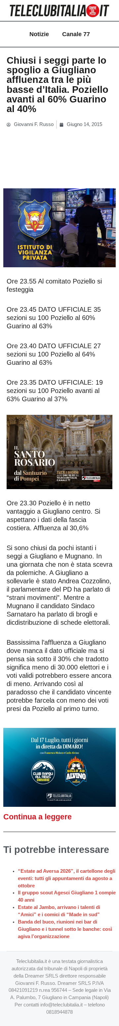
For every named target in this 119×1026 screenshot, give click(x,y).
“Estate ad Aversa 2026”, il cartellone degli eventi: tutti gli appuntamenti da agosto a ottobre (66, 878)
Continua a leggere (37, 816)
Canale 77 (76, 34)
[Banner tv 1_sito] (59, 451)
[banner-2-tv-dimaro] (59, 767)
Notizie (39, 34)
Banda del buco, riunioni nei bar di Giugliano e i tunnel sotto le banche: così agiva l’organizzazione (65, 929)
